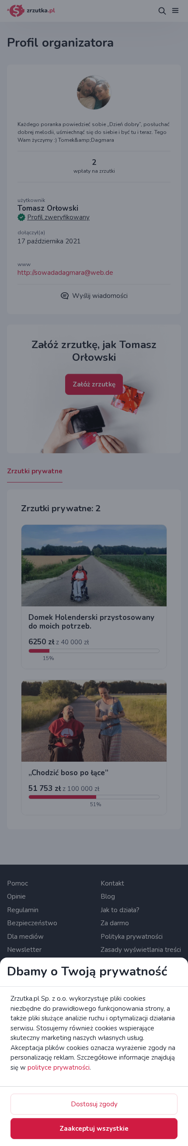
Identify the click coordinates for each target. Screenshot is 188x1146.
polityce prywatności (59, 1067)
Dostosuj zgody (94, 1104)
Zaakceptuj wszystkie (94, 1128)
